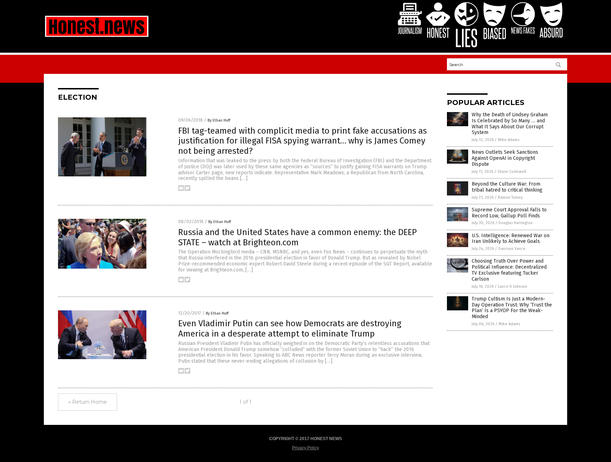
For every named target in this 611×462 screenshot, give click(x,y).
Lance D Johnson (512, 286)
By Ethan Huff (219, 120)
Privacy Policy (305, 447)
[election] (97, 36)
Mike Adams (508, 140)
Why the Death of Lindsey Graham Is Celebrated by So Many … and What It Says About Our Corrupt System (510, 123)
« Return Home (87, 402)
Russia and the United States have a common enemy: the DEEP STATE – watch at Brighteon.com (297, 237)
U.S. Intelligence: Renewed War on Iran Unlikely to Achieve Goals (510, 239)
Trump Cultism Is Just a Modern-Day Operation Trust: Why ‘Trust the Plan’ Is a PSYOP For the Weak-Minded (512, 308)
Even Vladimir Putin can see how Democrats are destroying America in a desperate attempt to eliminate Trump (289, 328)
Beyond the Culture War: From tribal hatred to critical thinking (507, 187)
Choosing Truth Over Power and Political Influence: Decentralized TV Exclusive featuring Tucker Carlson (509, 270)
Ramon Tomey (510, 197)
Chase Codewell (511, 171)
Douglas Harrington (516, 223)
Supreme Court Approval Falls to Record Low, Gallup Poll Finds (509, 213)
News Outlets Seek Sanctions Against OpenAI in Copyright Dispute (505, 158)
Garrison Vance (511, 248)
